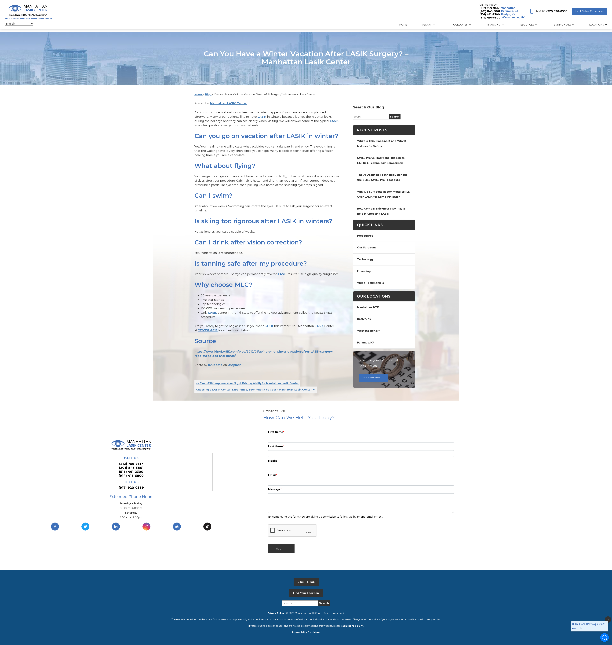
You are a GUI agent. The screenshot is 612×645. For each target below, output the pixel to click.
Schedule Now (371, 377)
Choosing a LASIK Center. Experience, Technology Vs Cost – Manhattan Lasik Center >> (255, 389)
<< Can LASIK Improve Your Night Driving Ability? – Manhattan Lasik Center (247, 383)
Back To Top (306, 581)
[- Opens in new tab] (207, 527)
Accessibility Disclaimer (306, 632)
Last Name (276, 446)
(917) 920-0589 (556, 11)
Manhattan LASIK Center (228, 103)
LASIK (262, 116)
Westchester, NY (513, 17)
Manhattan (508, 7)
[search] (395, 116)
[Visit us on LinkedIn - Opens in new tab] (116, 527)
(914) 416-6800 (490, 17)
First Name (276, 432)
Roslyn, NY (508, 14)
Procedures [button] (459, 24)
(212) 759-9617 (489, 8)
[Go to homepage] (28, 11)
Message (275, 489)
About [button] (426, 24)
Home (403, 24)
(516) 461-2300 (490, 14)
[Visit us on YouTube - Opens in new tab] (177, 527)
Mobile (272, 460)
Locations (596, 24)
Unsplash (234, 365)
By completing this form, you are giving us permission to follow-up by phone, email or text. (325, 516)
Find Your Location (306, 593)
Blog (208, 94)
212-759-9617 (208, 330)
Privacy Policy (276, 613)
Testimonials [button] (561, 24)
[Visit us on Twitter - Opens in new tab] (85, 527)
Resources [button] (526, 24)
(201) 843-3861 (490, 11)
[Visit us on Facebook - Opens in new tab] (55, 527)
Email (272, 475)
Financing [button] (493, 24)
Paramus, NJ (509, 11)
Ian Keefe (215, 365)
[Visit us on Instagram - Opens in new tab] (146, 527)
